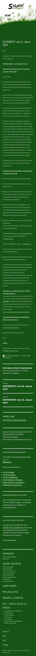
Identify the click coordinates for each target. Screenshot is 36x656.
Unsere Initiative (12, 564)
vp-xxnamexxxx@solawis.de (24, 233)
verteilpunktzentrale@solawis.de (14, 528)
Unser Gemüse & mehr (9, 571)
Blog (4, 636)
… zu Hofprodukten (8, 615)
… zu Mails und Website (9, 623)
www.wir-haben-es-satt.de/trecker (11, 327)
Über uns (6, 631)
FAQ (4, 640)
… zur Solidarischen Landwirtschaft (12, 611)
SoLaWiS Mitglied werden (10, 557)
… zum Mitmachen (8, 613)
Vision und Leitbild (8, 567)
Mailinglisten (10, 592)
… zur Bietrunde (7, 617)
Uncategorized (6, 358)
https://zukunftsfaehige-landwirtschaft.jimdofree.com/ (16, 312)
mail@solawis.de (26, 244)
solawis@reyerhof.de (8, 238)
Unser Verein (9, 586)
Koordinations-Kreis (8, 575)
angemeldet (14, 371)
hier (7, 525)
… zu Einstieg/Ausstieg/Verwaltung (12, 621)
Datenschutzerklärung (14, 421)
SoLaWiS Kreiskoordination (12, 356)
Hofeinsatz (6, 559)
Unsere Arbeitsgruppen (9, 577)
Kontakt (5, 645)
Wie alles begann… (8, 569)
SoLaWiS (5, 650)
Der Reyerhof (6, 579)
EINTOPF (12, 500)
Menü (8, 15)
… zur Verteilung (7, 619)
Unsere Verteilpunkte (9, 573)
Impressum (8, 417)
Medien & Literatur (13, 598)
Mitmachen (8, 554)
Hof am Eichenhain (8, 581)
